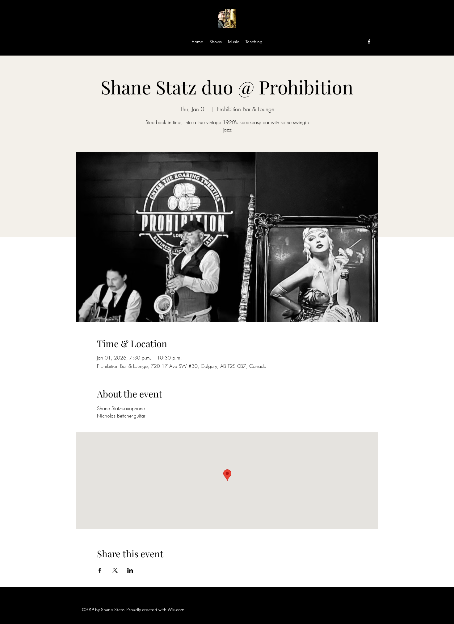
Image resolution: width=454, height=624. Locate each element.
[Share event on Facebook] (100, 570)
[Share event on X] (115, 570)
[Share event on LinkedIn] (130, 570)
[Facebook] (369, 42)
